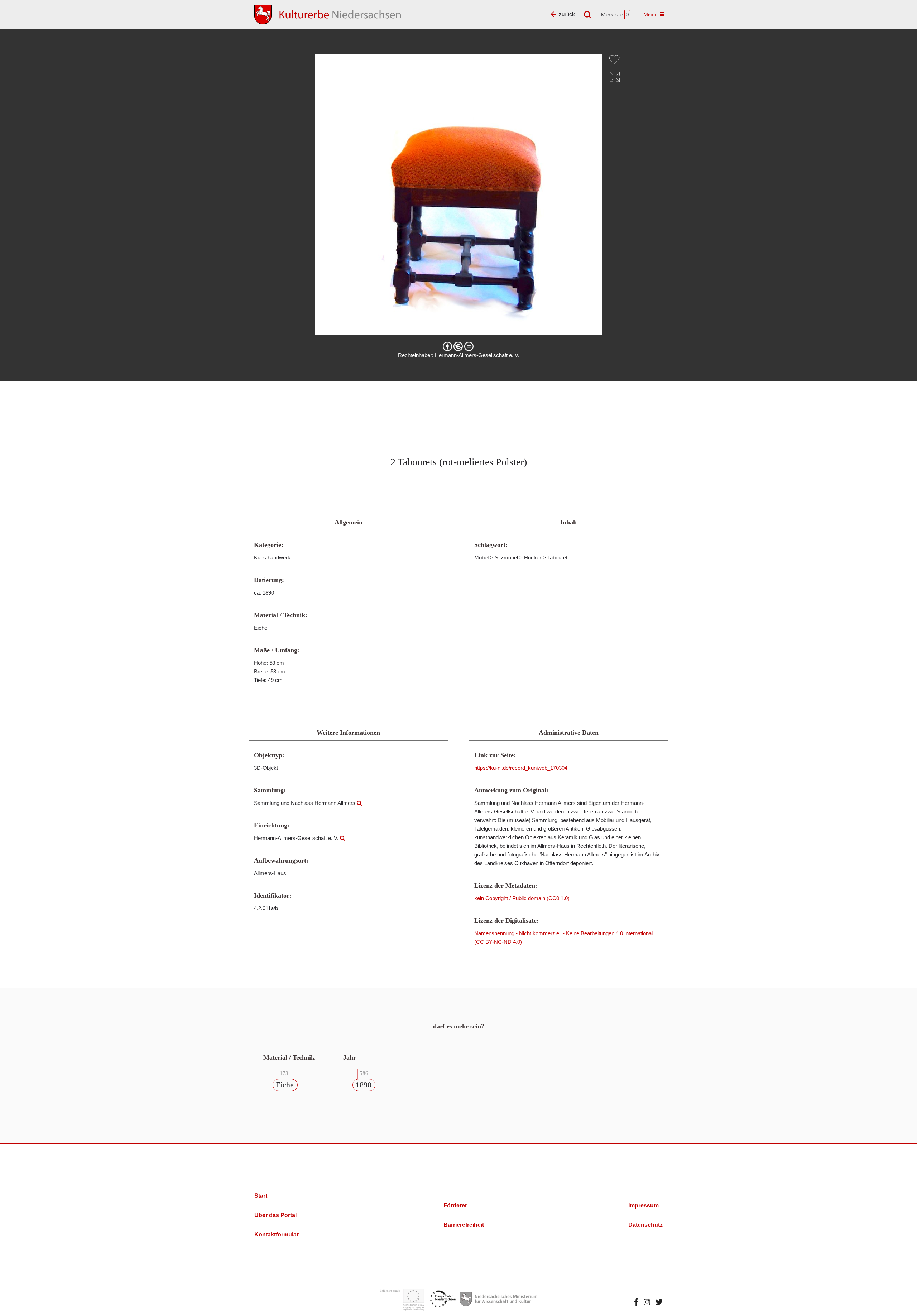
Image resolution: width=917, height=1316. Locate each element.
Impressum (643, 1205)
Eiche (285, 1084)
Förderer (455, 1205)
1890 (363, 1084)
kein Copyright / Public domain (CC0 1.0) (522, 898)
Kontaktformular (276, 1234)
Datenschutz (645, 1225)
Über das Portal (275, 1215)
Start (260, 1196)
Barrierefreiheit (463, 1225)
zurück (567, 14)
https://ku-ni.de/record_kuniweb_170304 (520, 768)
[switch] (614, 59)
